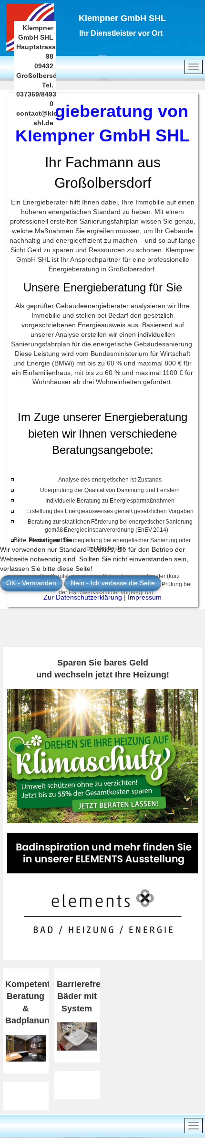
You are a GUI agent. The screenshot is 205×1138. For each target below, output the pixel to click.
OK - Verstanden (31, 583)
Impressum (145, 597)
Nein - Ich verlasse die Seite (113, 583)
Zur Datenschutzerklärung (82, 597)
